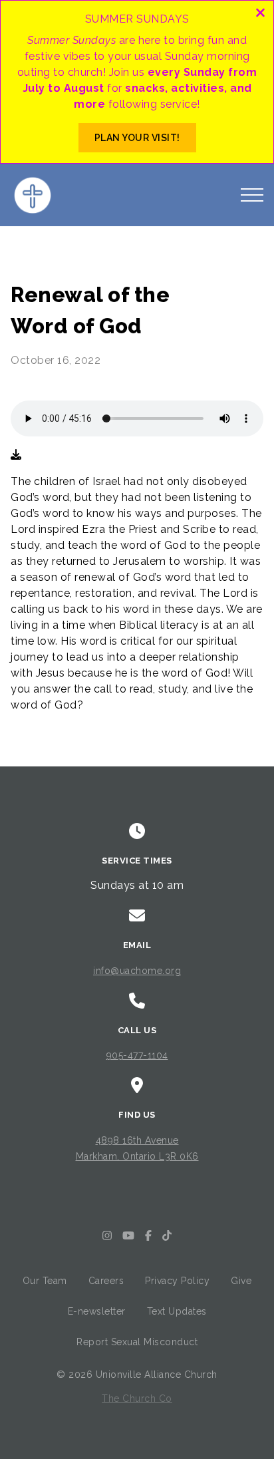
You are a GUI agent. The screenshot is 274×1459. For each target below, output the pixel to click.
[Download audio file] (16, 455)
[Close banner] (260, 14)
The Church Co (137, 1398)
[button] (252, 195)
